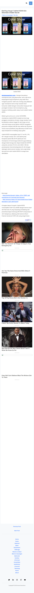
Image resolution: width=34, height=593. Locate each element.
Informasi (17, 560)
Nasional (17, 543)
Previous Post (17, 526)
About (17, 573)
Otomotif (17, 566)
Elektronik (17, 556)
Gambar (17, 558)
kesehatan (17, 564)
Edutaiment (17, 547)
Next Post (17, 530)
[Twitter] (9, 580)
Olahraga (17, 549)
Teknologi (17, 568)
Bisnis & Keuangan (8, 15)
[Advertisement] (17, 54)
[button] (26, 3)
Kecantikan (17, 562)
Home (17, 539)
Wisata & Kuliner (17, 552)
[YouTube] (25, 580)
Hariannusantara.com (8, 95)
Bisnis (17, 545)
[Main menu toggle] (30, 3)
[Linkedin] (13, 580)
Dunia (17, 541)
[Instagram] (17, 580)
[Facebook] (21, 580)
